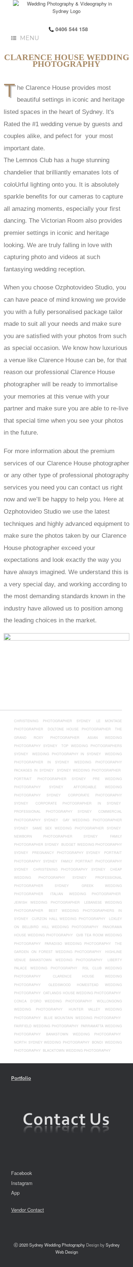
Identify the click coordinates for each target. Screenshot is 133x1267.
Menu (29, 38)
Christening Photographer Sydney (52, 720)
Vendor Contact (27, 1209)
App (15, 1192)
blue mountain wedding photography (82, 1017)
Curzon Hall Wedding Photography (68, 918)
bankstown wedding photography (83, 1034)
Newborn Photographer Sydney (56, 836)
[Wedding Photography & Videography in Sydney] (66, 7)
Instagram (22, 1182)
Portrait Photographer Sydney (50, 778)
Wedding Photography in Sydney (66, 754)
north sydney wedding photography (52, 1042)
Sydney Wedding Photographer (89, 770)
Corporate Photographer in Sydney (78, 803)
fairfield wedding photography (47, 1026)
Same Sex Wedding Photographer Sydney (77, 828)
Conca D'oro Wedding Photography (53, 1001)
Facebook (21, 1172)
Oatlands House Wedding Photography (82, 993)
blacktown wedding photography (76, 1050)
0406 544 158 (71, 29)
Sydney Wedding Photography (57, 1245)
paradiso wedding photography (78, 943)
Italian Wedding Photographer (85, 893)
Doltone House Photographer (79, 729)
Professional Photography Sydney (53, 811)
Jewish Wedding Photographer (47, 902)
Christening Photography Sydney (69, 869)
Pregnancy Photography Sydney (66, 852)
